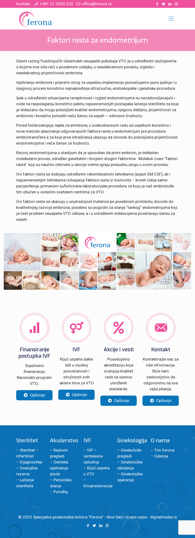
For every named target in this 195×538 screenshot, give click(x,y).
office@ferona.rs (97, 3)
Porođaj (61, 491)
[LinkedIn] (169, 4)
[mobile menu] (171, 19)
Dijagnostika (31, 462)
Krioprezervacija (97, 485)
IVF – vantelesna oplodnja (93, 456)
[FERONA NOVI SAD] (36, 18)
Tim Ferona (164, 450)
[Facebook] (157, 4)
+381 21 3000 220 (56, 3)
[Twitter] (163, 4)
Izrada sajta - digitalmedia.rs (151, 517)
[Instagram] (176, 4)
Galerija (161, 456)
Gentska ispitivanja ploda (59, 468)
